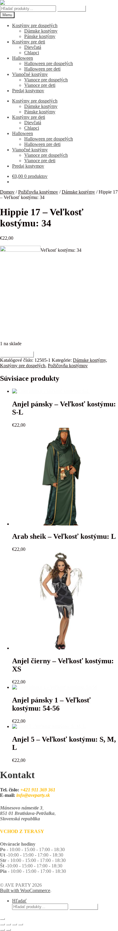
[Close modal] (2, 919)
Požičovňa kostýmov (38, 191)
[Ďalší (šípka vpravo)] (8, 930)
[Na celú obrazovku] (8, 924)
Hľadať (19, 900)
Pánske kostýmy (39, 36)
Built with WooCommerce (25, 890)
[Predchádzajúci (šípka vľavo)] (2, 930)
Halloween (22, 58)
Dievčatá (32, 47)
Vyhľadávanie (72, 8)
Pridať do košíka (16, 354)
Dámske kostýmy (40, 30)
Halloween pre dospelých (48, 63)
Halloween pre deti (42, 68)
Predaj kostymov (28, 90)
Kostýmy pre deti (28, 41)
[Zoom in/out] (2, 924)
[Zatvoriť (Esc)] (20, 924)
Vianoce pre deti (39, 85)
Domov (7, 191)
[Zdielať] (14, 924)
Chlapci (31, 52)
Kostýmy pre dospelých (34, 25)
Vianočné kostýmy (30, 74)
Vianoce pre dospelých (46, 79)
